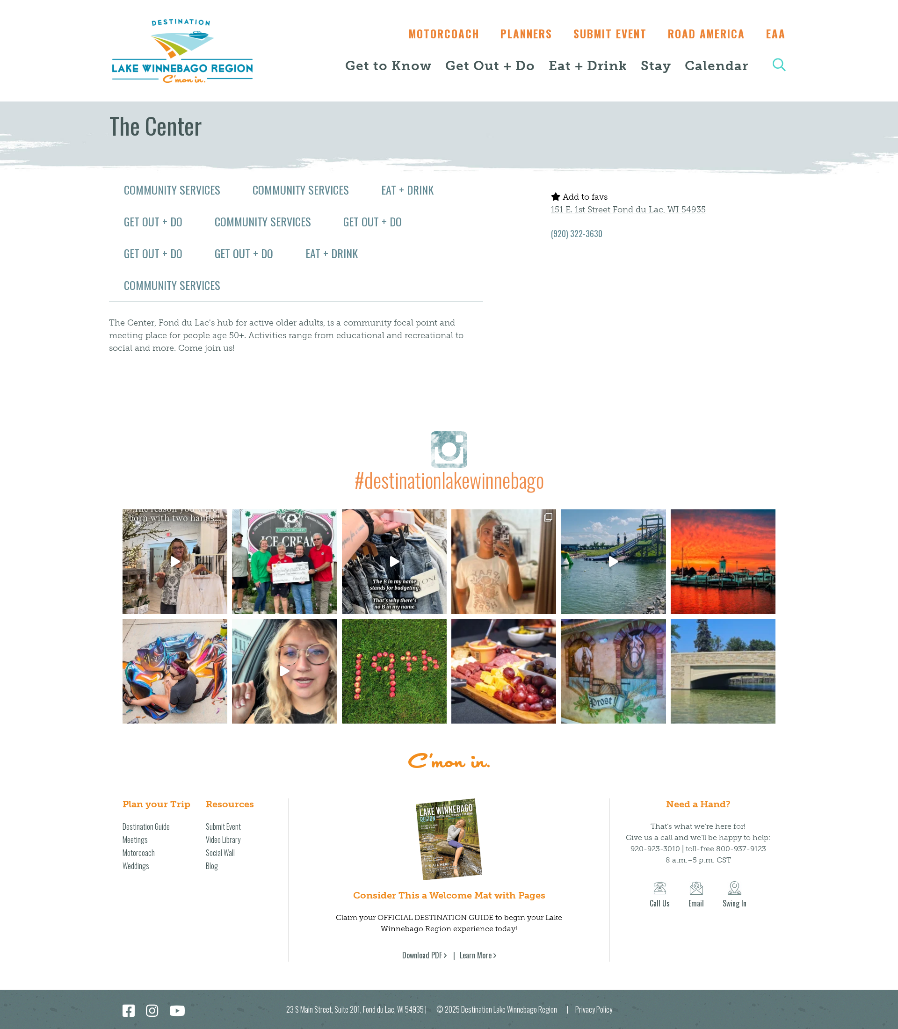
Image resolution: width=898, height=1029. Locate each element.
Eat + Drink (588, 65)
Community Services (172, 189)
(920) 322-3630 (576, 233)
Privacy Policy (593, 1009)
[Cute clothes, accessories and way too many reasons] (394, 561)
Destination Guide (146, 826)
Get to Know (388, 65)
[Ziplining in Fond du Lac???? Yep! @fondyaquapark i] (613, 561)
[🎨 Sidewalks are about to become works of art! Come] (175, 671)
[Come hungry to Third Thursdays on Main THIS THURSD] (284, 671)
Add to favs (584, 197)
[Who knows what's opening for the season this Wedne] (394, 671)
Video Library (223, 839)
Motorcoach (444, 34)
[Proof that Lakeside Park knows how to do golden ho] (723, 561)
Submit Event (610, 34)
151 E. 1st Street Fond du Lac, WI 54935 (628, 209)
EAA (776, 34)
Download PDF (422, 955)
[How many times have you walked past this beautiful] (613, 671)
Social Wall (220, 852)
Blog (212, 865)
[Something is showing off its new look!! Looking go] (723, 671)
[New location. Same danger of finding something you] (503, 561)
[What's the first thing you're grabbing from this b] (503, 671)
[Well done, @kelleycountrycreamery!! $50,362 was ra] (284, 561)
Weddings (136, 865)
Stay (656, 65)
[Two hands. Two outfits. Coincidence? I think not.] (175, 561)
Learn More (476, 955)
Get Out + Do (490, 65)
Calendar (716, 65)
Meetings (135, 839)
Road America (706, 34)
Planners (526, 34)
